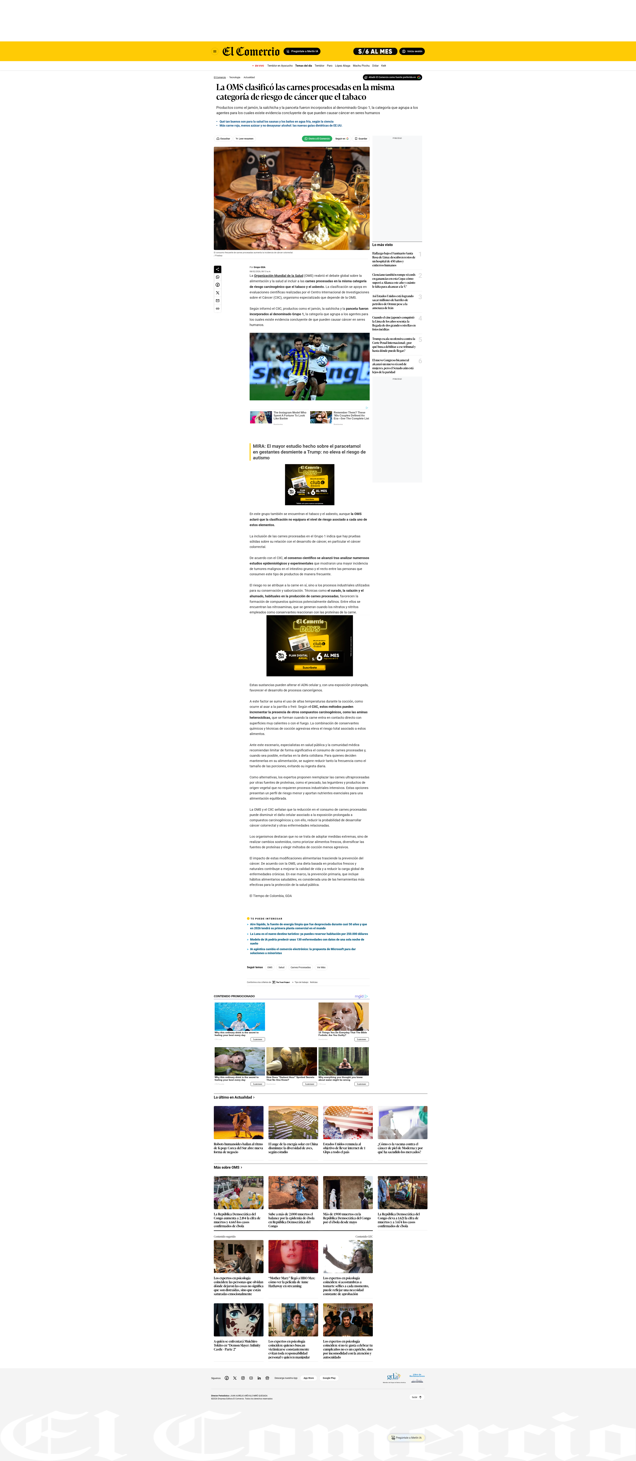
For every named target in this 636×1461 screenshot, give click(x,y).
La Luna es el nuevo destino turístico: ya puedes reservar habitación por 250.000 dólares (309, 922)
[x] (235, 1361)
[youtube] (251, 1361)
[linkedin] (259, 1361)
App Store (309, 1360)
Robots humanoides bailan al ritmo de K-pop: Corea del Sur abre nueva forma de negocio (238, 1131)
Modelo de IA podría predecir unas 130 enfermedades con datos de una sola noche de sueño (307, 929)
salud (281, 955)
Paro (329, 65)
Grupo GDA (259, 267)
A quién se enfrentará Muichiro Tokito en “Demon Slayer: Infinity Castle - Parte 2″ (237, 1328)
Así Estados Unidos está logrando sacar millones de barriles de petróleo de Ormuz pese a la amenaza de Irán (393, 302)
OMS (269, 955)
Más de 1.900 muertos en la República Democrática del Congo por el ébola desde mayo (347, 1201)
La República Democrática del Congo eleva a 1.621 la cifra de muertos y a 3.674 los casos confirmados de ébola (399, 1203)
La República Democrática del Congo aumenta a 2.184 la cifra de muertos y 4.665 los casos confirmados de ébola (237, 1203)
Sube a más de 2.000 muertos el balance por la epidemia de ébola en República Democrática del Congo (291, 1203)
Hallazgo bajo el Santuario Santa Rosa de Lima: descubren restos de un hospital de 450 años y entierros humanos (393, 259)
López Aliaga (342, 65)
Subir (414, 1380)
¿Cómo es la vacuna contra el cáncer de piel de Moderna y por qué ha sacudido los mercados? (400, 1131)
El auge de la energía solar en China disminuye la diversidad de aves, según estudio (293, 1131)
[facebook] (227, 1361)
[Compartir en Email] (217, 301)
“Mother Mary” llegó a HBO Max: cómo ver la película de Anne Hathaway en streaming (291, 1265)
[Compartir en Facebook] (217, 285)
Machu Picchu (361, 65)
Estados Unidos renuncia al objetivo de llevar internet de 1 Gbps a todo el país (344, 1131)
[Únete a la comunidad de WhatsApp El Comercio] (317, 139)
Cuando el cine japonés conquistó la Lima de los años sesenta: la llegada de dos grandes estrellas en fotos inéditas (394, 323)
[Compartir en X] (217, 293)
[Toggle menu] (214, 51)
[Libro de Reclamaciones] (417, 1360)
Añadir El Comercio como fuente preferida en (392, 77)
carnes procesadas (301, 955)
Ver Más (321, 955)
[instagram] (243, 1361)
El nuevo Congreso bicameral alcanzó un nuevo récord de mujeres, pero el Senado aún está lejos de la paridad (393, 366)
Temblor (319, 65)
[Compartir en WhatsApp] (217, 277)
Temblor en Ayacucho (280, 65)
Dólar (375, 65)
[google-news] (267, 1361)
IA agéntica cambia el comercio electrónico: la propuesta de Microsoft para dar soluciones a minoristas (303, 939)
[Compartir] (217, 269)
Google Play (329, 1360)
